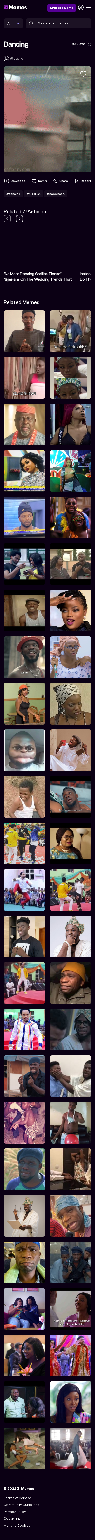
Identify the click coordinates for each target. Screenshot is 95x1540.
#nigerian (33, 194)
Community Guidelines (21, 1505)
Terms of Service (17, 1498)
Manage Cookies (17, 1525)
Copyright (12, 1518)
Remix (42, 181)
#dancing (13, 194)
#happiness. (56, 194)
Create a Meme (61, 8)
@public (16, 58)
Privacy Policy (15, 1512)
